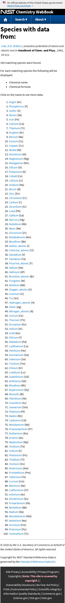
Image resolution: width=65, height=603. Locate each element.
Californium (16, 490)
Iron (11, 119)
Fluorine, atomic (19, 263)
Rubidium (15, 224)
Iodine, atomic (17, 246)
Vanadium (15, 254)
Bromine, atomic (19, 276)
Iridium (13, 451)
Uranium (14, 294)
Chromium (15, 198)
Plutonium (15, 455)
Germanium (16, 355)
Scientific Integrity (49, 589)
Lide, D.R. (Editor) (11, 46)
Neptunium (16, 442)
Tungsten (14, 281)
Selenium (15, 359)
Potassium (15, 172)
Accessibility (28, 572)
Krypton (14, 132)
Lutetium (14, 372)
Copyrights (14, 576)
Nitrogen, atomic (19, 311)
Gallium (13, 215)
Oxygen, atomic (18, 289)
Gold (12, 333)
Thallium (14, 459)
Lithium (13, 180)
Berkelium (15, 507)
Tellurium (15, 477)
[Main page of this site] (5, 19)
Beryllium (15, 241)
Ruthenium (16, 433)
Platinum (14, 411)
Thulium (14, 363)
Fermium (14, 525)
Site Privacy (13, 572)
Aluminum (15, 154)
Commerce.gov (51, 593)
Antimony (15, 381)
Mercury (14, 219)
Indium (13, 328)
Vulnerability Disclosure (20, 585)
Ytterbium (15, 398)
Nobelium (15, 520)
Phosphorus (16, 106)
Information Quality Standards (21, 593)
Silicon (13, 167)
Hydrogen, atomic (20, 302)
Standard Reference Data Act (37, 561)
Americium (15, 468)
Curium (13, 481)
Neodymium (16, 424)
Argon (12, 102)
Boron (13, 189)
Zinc (11, 193)
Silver (12, 307)
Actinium (14, 494)
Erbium (13, 368)
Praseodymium (18, 429)
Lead (12, 211)
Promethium (16, 472)
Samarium (15, 407)
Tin (11, 298)
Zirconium (15, 233)
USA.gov (34, 598)
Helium (13, 267)
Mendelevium (17, 516)
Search (20, 19)
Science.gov (20, 598)
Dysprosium (16, 390)
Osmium (14, 464)
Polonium (15, 529)
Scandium (15, 403)
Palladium (15, 342)
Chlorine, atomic (19, 250)
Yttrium (13, 337)
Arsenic (13, 437)
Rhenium (14, 485)
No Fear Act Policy (47, 585)
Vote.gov (46, 598)
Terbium (14, 446)
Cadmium (15, 420)
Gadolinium (16, 376)
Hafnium (14, 272)
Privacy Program (48, 572)
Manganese (16, 163)
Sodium (14, 185)
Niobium (14, 285)
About (39, 19)
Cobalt (13, 176)
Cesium (13, 141)
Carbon (13, 202)
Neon (12, 228)
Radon (13, 416)
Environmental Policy (24, 589)
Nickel (12, 150)
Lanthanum (16, 346)
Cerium (13, 315)
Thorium (14, 320)
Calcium (14, 124)
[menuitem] (5, 19)
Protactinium (17, 503)
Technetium (16, 533)
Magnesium (16, 158)
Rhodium (14, 385)
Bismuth (14, 394)
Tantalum (15, 259)
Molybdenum (17, 237)
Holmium (14, 350)
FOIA (6, 589)
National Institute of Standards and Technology (8, 12)
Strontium (15, 206)
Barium (13, 137)
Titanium (14, 128)
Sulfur (13, 110)
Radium (13, 512)
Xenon (13, 115)
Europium (15, 324)
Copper (13, 145)
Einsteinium (16, 499)
